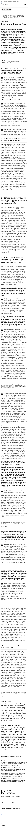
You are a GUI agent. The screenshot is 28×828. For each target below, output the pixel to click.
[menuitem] (8, 792)
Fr (1, 823)
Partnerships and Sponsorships (11, 808)
